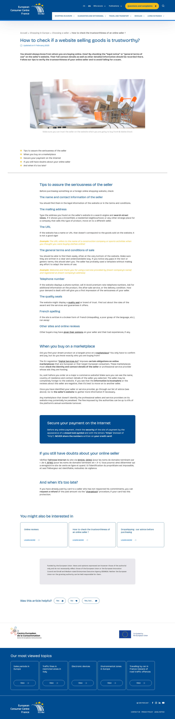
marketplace (102, 353)
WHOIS (81, 460)
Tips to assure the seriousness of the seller (45, 150)
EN (89, 6)
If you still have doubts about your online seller (47, 162)
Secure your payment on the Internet (42, 158)
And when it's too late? (35, 165)
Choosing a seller (60, 33)
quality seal (74, 302)
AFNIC (50, 462)
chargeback (92, 491)
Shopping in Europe (39, 33)
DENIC (89, 460)
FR (84, 6)
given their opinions (73, 332)
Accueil (23, 33)
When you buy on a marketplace (40, 154)
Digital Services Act (68, 361)
